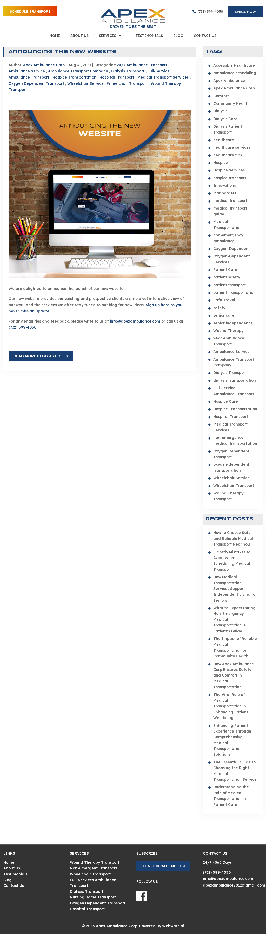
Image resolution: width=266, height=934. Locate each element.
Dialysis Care (225, 118)
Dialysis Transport (127, 71)
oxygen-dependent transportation (231, 467)
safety (219, 307)
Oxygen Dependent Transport (36, 83)
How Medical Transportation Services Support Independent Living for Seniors (235, 589)
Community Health (230, 103)
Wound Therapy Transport (228, 496)
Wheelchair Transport (127, 83)
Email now (245, 12)
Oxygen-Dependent (231, 248)
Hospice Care (225, 401)
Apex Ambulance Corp (234, 88)
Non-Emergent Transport (93, 868)
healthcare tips (227, 155)
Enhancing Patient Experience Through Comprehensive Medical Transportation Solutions (232, 740)
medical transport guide (230, 211)
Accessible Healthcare (234, 65)
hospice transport (229, 178)
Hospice (220, 162)
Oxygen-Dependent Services (231, 259)
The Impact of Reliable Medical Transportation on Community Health (235, 647)
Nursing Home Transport (93, 897)
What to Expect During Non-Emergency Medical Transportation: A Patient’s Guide (234, 619)
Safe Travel (224, 300)
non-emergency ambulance (228, 238)
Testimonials (149, 35)
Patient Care (225, 269)
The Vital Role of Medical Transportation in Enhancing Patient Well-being (230, 706)
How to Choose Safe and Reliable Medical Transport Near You (233, 538)
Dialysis (220, 111)
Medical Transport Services (163, 77)
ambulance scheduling (234, 73)
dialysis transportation (234, 380)
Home (55, 35)
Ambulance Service (27, 71)
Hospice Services (229, 170)
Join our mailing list (163, 866)
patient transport (229, 285)
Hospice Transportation (74, 77)
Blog (178, 35)
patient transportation (234, 292)
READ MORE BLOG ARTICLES (41, 356)
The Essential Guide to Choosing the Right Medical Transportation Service (235, 771)
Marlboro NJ (224, 193)
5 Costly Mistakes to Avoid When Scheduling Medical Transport (231, 561)
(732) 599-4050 (210, 11)
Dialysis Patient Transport (227, 129)
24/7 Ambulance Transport (142, 64)
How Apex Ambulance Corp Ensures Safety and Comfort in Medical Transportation (233, 675)
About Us (79, 35)
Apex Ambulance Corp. (117, 926)
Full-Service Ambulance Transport (233, 391)
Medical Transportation (227, 224)
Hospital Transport (116, 77)
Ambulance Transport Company (78, 71)
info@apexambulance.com (135, 321)
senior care (223, 315)
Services (107, 35)
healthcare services (231, 147)
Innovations (224, 185)
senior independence (233, 323)
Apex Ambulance (229, 80)
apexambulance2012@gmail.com (234, 885)
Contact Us (205, 35)
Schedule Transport (30, 11)
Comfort (221, 96)
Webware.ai (173, 926)
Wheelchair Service (85, 83)
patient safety (226, 277)
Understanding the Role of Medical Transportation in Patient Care (231, 796)
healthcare (223, 139)
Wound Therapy (228, 330)
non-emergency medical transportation (235, 440)
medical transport (230, 200)
